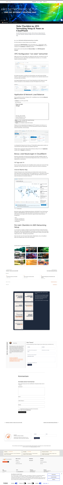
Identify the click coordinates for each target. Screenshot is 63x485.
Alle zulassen (54, 474)
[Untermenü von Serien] (42, 1)
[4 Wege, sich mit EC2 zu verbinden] (19, 262)
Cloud (60, 22)
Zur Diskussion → (55, 284)
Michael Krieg (6, 22)
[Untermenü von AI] (38, 1)
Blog (15, 40)
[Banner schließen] (61, 473)
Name (19, 396)
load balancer (20, 359)
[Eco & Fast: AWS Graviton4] (43, 249)
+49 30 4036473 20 (20, 471)
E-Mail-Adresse (21, 400)
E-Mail (28, 351)
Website (19, 404)
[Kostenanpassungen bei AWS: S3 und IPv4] (31, 262)
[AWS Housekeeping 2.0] (19, 256)
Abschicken (29, 364)
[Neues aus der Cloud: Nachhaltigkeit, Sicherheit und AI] (19, 249)
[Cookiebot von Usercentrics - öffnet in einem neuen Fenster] (5, 483)
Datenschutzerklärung (34, 446)
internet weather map (13, 359)
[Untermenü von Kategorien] (36, 1)
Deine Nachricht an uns (30, 356)
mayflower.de (4, 470)
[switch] (25, 483)
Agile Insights (31, 460)
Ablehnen (53, 479)
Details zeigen (45, 483)
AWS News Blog (19, 208)
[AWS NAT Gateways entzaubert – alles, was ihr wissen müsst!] (31, 256)
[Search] (56, 1)
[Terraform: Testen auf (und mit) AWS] (43, 256)
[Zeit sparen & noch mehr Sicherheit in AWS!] (31, 249)
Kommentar (20, 386)
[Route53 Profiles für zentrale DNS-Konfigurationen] (43, 262)
